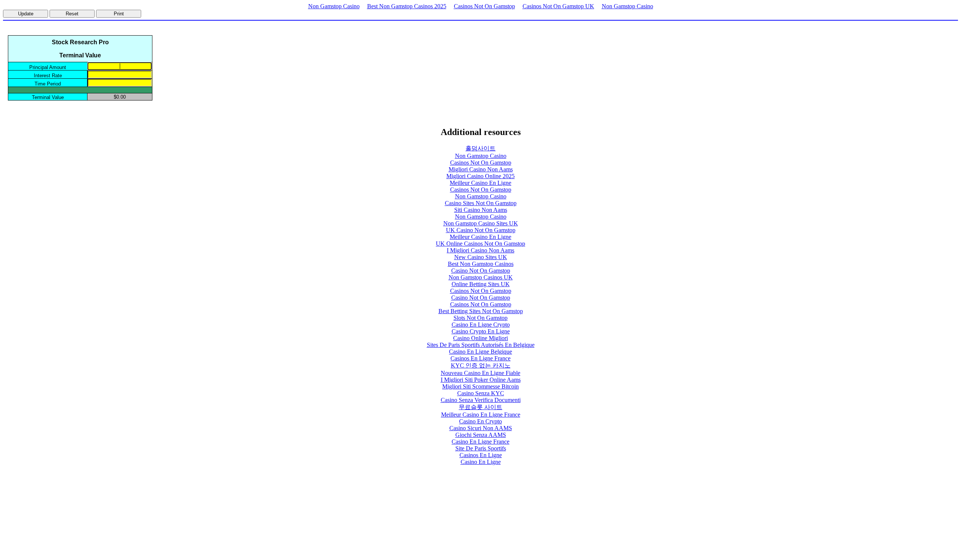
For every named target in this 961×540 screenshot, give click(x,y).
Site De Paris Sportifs (480, 448)
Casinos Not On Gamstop (484, 6)
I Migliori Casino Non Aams (480, 250)
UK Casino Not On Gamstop (480, 230)
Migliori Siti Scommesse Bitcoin (480, 386)
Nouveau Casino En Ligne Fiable (480, 373)
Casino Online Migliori (480, 338)
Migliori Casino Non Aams (481, 169)
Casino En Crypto (480, 421)
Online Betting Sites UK (481, 284)
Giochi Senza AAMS (480, 435)
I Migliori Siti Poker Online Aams (481, 379)
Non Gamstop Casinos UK (481, 277)
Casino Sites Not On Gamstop (481, 203)
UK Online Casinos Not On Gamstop (480, 243)
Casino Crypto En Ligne (481, 331)
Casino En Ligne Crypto (481, 324)
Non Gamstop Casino (334, 6)
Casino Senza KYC (480, 393)
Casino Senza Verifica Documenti (481, 400)
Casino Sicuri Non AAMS (480, 428)
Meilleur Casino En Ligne (480, 183)
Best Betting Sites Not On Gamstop (480, 311)
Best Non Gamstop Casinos (481, 264)
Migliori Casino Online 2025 (480, 176)
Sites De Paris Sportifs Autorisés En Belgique (481, 345)
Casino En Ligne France (480, 441)
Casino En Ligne (481, 462)
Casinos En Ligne (480, 455)
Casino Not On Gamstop (480, 270)
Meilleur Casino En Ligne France (480, 414)
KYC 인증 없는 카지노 (481, 365)
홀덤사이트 (480, 148)
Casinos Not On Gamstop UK (558, 6)
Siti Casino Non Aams (480, 210)
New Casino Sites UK (480, 257)
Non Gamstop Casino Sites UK (480, 223)
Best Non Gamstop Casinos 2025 (406, 6)
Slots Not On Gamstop (480, 318)
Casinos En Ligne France (480, 358)
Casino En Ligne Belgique (480, 351)
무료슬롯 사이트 (480, 407)
